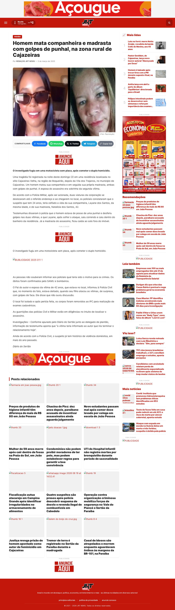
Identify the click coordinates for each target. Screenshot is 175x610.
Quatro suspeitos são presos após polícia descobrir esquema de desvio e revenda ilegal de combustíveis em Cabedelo (64, 503)
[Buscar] (169, 22)
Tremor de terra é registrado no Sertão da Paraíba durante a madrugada (62, 545)
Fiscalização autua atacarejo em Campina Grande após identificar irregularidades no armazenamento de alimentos (25, 503)
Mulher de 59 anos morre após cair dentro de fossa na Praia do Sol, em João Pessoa (26, 453)
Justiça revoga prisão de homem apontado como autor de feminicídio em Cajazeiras (26, 545)
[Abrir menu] (5, 22)
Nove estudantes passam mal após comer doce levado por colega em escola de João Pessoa (101, 411)
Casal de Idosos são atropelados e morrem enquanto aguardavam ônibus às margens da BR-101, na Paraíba (99, 547)
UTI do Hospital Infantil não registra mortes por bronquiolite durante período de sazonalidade (101, 453)
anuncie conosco (109, 600)
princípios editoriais (67, 600)
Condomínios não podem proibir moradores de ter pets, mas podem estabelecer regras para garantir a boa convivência (63, 457)
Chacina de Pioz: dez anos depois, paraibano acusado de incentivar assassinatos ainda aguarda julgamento (62, 413)
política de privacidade (88, 600)
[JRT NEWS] (87, 587)
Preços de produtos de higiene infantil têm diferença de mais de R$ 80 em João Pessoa (25, 411)
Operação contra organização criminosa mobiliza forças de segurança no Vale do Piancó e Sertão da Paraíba (100, 503)
